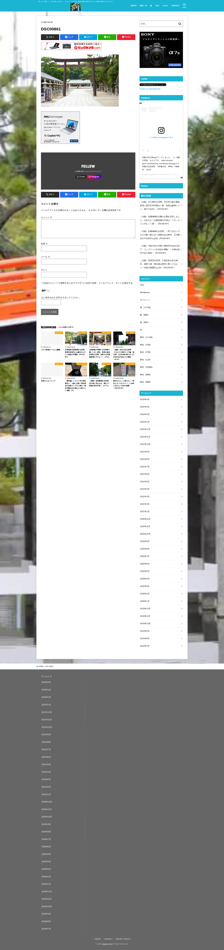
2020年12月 (145, 519)
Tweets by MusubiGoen (149, 89)
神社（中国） (146, 345)
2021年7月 (144, 467)
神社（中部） (146, 352)
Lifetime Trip (107, 944)
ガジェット (145, 300)
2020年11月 (145, 526)
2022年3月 (144, 407)
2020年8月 (144, 549)
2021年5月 (144, 482)
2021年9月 (144, 452)
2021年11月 (145, 437)
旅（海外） (145, 322)
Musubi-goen (147, 174)
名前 (44, 243)
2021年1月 (144, 511)
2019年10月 (145, 624)
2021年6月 (144, 474)
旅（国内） (145, 315)
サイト (44, 270)
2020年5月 (144, 571)
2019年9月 (144, 631)
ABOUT (134, 6)
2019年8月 (144, 638)
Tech (157, 6)
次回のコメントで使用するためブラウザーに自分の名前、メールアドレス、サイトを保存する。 (89, 283)
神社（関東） (146, 375)
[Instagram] (94, 177)
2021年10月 (145, 444)
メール (45, 257)
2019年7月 (144, 646)
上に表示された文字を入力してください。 (61, 297)
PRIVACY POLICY (123, 939)
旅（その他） (146, 307)
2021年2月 (144, 504)
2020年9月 (144, 541)
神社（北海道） (147, 367)
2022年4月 (144, 399)
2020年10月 (145, 534)
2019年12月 (145, 609)
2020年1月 (144, 601)
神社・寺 (143, 6)
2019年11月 (145, 616)
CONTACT (175, 6)
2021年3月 (144, 497)
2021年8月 (144, 459)
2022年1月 (144, 422)
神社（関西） (146, 382)
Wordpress (145, 292)
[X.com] (80, 177)
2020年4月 (144, 579)
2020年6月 (144, 564)
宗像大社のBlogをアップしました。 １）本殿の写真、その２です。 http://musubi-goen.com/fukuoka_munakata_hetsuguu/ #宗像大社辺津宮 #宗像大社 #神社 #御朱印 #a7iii (161, 163)
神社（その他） (147, 337)
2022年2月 (144, 414)
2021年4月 (144, 489)
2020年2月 (144, 594)
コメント (46, 217)
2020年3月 (144, 586)
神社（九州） (146, 360)
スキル (165, 6)
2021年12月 (145, 429)
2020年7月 (144, 556)
